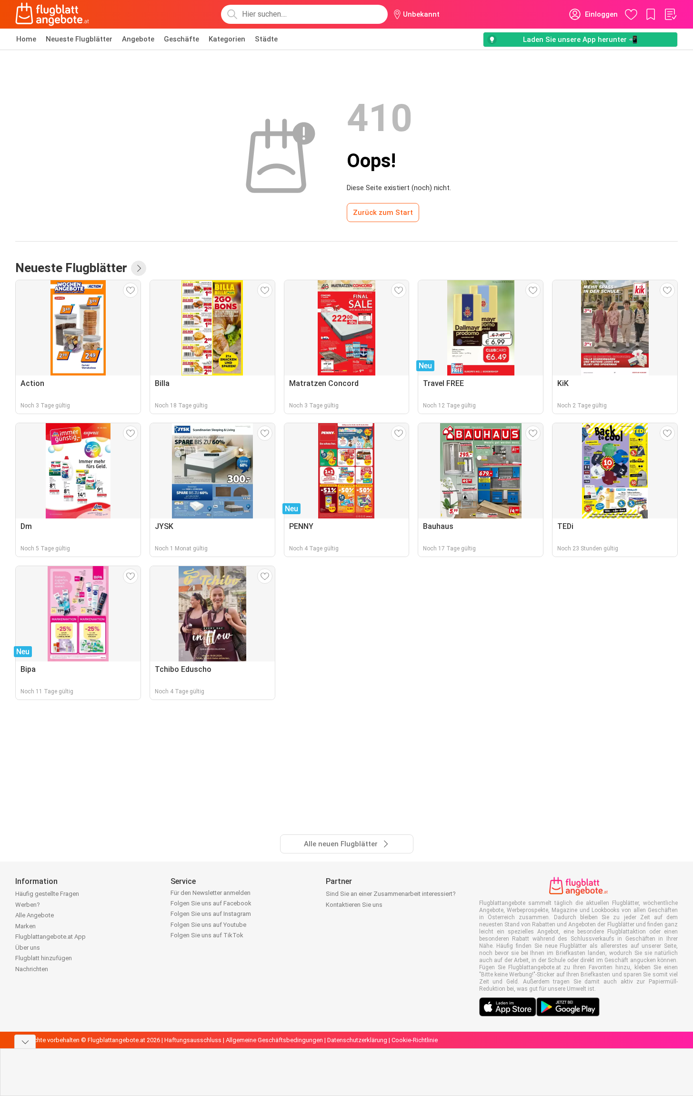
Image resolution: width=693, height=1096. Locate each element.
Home (26, 39)
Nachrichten (31, 969)
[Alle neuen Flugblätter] (138, 268)
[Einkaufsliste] (670, 14)
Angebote (138, 39)
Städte (266, 39)
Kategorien (227, 39)
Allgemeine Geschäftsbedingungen (274, 1040)
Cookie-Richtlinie (415, 1040)
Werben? (27, 904)
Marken (25, 926)
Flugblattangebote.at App (50, 936)
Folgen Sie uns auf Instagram (211, 913)
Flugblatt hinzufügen (43, 958)
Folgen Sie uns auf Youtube (208, 924)
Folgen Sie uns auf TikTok (207, 935)
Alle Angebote (34, 915)
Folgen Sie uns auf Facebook (211, 903)
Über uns (27, 947)
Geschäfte (181, 39)
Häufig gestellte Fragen (47, 893)
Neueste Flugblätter (79, 39)
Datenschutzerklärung (357, 1040)
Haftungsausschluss (192, 1040)
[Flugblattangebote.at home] (52, 14)
